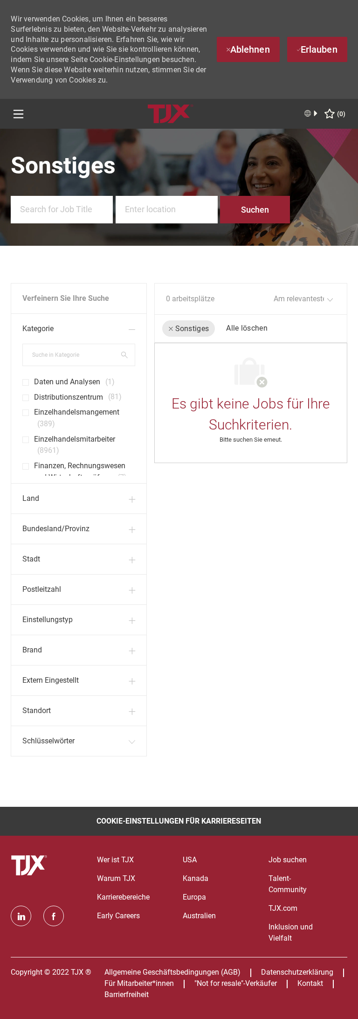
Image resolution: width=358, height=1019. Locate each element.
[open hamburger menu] (18, 114)
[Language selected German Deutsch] (311, 113)
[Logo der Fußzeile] (30, 865)
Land (30, 498)
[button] (255, 209)
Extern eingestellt (50, 680)
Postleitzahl (41, 589)
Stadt (31, 559)
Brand (32, 649)
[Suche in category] (124, 354)
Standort (36, 710)
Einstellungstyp (47, 619)
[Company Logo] (170, 113)
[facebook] (53, 916)
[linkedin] (21, 916)
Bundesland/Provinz (56, 528)
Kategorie (38, 328)
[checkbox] (22, 378)
